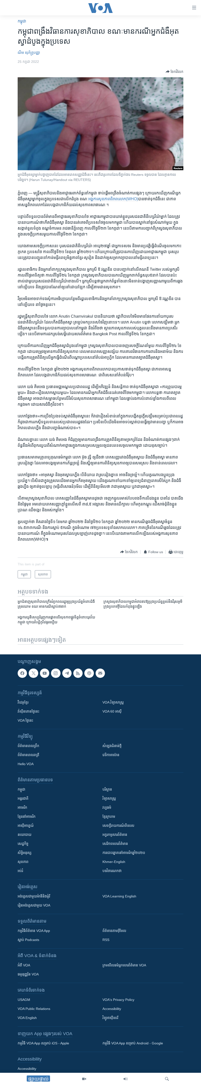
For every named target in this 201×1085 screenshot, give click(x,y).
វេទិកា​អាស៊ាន (110, 755)
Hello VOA (26, 764)
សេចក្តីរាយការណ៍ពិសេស (118, 826)
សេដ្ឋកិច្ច (23, 844)
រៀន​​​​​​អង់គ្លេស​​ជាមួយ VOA (34, 905)
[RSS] (78, 673)
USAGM (24, 1000)
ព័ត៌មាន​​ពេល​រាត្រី (28, 755)
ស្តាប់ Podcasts (28, 940)
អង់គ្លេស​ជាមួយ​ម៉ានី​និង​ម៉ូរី (34, 896)
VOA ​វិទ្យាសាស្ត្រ (113, 702)
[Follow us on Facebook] (22, 673)
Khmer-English (113, 862)
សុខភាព (23, 862)
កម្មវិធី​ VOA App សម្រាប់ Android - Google (132, 1043)
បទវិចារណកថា (112, 871)
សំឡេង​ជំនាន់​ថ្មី (112, 746)
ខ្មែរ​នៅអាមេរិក (27, 816)
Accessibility (111, 1009)
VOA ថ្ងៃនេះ (25, 720)
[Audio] (125, 1079)
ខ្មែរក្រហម (108, 816)
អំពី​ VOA (24, 965)
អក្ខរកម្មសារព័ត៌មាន (114, 835)
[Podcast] (89, 673)
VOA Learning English (119, 896)
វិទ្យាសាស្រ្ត (109, 798)
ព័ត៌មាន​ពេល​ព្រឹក (28, 746)
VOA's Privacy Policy (118, 1000)
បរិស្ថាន (107, 789)
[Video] (84, 1079)
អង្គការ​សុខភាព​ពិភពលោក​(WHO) (113, 199)
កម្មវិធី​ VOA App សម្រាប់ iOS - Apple (43, 1043)
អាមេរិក (22, 807)
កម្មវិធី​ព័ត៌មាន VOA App (34, 931)
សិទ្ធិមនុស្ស (24, 853)
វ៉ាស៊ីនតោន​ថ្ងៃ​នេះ (28, 711)
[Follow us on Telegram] (67, 673)
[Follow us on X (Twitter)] (33, 673)
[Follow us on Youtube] (44, 673)
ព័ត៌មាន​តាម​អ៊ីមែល (114, 931)
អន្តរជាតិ (23, 798)
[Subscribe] (100, 673)
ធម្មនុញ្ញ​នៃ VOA (28, 974)
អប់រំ (20, 871)
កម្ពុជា (22, 21)
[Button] (174, 72)
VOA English (27, 1018)
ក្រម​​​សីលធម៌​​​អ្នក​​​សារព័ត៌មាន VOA (124, 965)
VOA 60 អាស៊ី (112, 711)
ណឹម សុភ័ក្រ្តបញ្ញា (29, 53)
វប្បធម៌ (106, 807)
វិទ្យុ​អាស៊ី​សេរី (110, 1018)
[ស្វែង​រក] (167, 1079)
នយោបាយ (24, 835)
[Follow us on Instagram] (55, 673)
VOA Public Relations (34, 1009)
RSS (105, 940)
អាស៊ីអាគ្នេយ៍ (26, 826)
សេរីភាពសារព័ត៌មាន (115, 844)
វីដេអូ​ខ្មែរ (23, 702)
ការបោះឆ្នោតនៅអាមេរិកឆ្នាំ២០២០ (123, 853)
